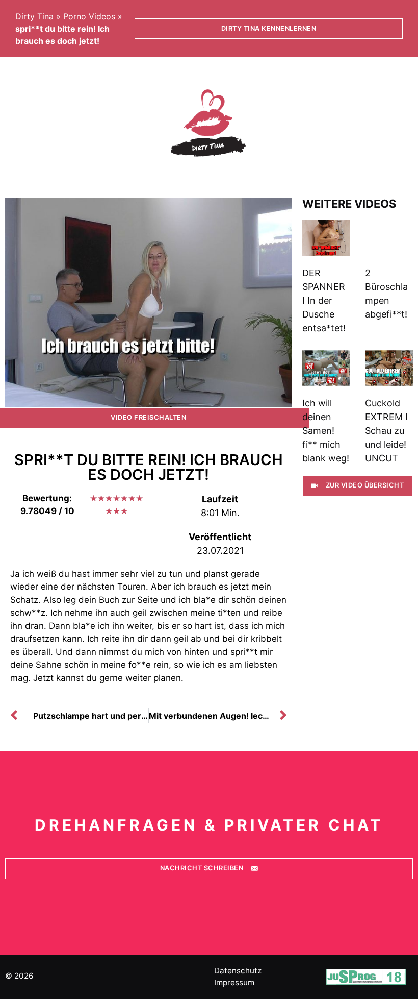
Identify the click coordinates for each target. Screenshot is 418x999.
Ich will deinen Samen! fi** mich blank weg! (325, 431)
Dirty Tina (34, 16)
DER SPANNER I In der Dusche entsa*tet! (324, 300)
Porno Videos (89, 16)
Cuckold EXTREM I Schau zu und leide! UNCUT (386, 431)
